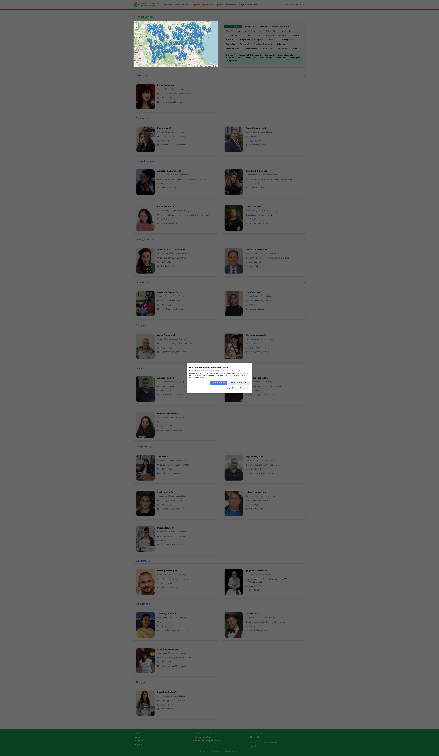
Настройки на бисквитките (236, 388)
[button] (157, 55)
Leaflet (195, 66)
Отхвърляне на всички (239, 383)
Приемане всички (218, 383)
